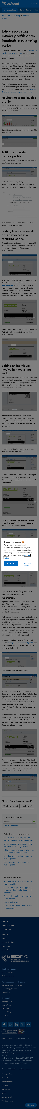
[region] (19, 554)
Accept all (11, 563)
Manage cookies (27, 564)
